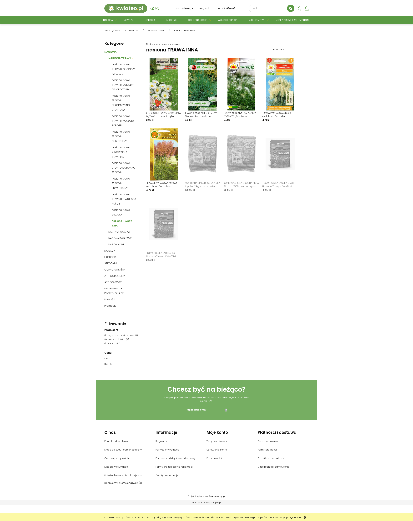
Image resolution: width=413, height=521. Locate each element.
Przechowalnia (214, 458)
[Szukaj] (290, 8)
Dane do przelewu (268, 441)
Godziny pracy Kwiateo (117, 458)
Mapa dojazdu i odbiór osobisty (123, 449)
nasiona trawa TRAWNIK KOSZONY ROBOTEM (123, 120)
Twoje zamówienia (217, 441)
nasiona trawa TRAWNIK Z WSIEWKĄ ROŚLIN (124, 198)
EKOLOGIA (110, 257)
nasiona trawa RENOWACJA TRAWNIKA (121, 152)
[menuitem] (108, 20)
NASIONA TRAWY (119, 58)
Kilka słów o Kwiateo (116, 466)
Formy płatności (267, 449)
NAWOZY (109, 251)
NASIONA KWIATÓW (119, 238)
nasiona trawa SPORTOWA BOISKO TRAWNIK (123, 167)
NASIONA (110, 52)
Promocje (110, 306)
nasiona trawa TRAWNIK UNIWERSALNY (121, 183)
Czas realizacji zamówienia (273, 466)
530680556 (228, 8)
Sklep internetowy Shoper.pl (206, 502)
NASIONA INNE (116, 244)
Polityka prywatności (168, 449)
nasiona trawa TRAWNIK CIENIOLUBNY (121, 136)
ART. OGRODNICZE (115, 276)
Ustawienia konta (216, 449)
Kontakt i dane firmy (116, 441)
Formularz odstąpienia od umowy (175, 458)
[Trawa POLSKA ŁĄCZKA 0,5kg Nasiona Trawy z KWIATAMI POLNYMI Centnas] (280, 154)
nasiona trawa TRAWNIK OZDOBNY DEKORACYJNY (123, 84)
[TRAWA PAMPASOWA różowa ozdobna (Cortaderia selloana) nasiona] (164, 154)
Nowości (109, 299)
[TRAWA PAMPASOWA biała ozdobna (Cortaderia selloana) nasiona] (280, 84)
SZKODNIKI (110, 263)
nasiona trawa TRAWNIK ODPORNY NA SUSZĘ (123, 69)
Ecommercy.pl (217, 496)
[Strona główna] (125, 8)
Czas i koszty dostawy (271, 458)
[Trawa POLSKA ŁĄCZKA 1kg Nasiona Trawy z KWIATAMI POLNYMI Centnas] (164, 224)
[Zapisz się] (226, 410)
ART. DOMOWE (113, 282)
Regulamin (162, 441)
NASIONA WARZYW (119, 232)
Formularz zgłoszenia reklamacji (174, 466)
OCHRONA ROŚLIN (115, 269)
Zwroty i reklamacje (167, 475)
